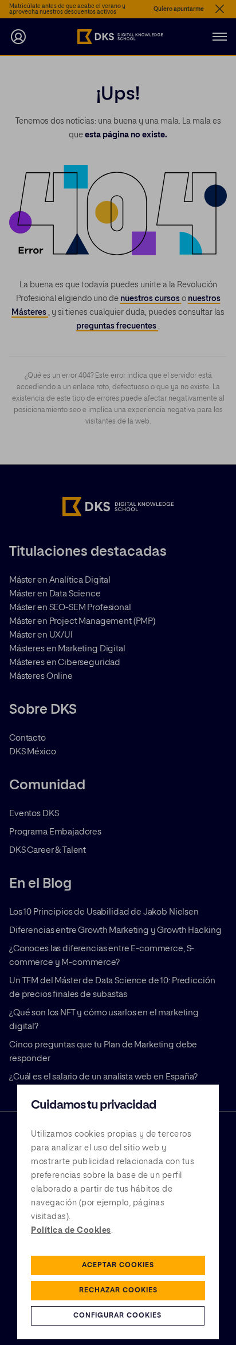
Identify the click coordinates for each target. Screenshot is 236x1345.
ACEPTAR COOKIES (118, 1265)
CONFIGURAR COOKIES (117, 1315)
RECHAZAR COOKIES (118, 1290)
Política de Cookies (71, 1231)
